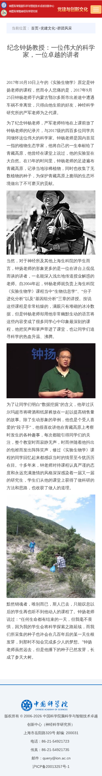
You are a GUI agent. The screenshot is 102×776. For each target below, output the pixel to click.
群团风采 (64, 28)
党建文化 (48, 28)
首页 (34, 28)
